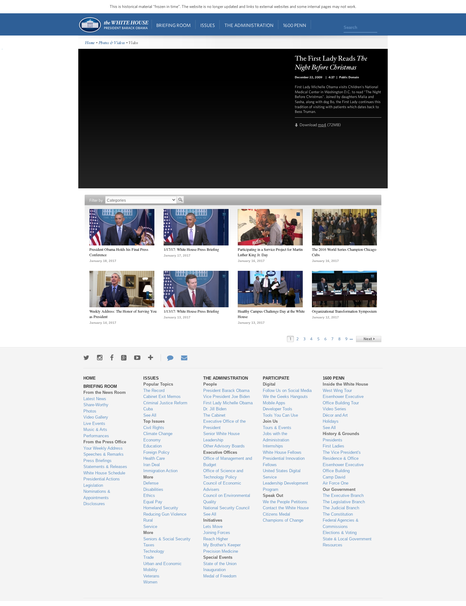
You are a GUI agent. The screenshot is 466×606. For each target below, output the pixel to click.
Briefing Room (173, 25)
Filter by (96, 200)
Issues (207, 25)
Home (113, 24)
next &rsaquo (368, 339)
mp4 (322, 124)
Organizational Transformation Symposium (344, 311)
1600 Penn (294, 25)
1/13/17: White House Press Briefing (191, 311)
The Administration (249, 25)
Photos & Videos (112, 43)
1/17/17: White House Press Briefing (191, 249)
